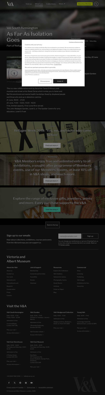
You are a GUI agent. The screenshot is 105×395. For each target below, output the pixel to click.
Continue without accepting (76, 42)
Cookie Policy (58, 64)
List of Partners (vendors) (32, 74)
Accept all (60, 81)
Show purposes (45, 81)
